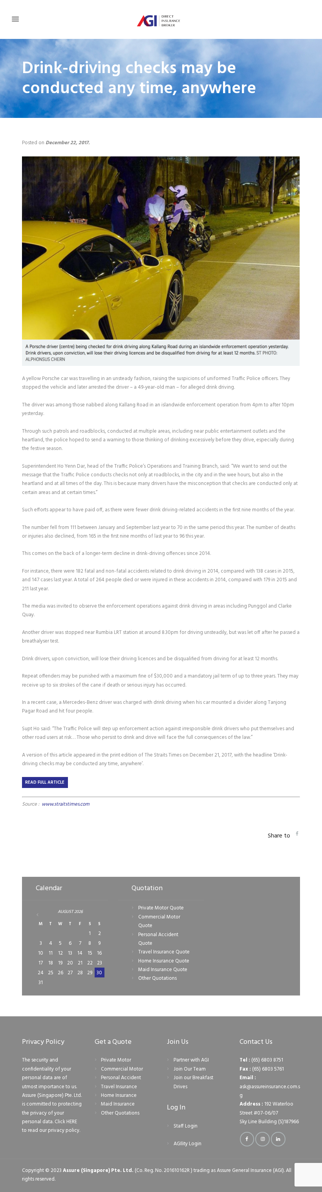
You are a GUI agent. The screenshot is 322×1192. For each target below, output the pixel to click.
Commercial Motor (122, 1069)
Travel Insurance (119, 1087)
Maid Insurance (118, 1104)
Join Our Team (190, 1069)
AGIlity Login (187, 1144)
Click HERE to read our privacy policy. (51, 1126)
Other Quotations (157, 978)
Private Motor (116, 1060)
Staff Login (186, 1126)
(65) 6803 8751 (267, 1060)
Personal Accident (121, 1078)
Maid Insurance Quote (162, 970)
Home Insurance (119, 1095)
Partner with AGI (191, 1060)
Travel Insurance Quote (164, 952)
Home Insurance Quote (163, 961)
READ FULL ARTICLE (44, 782)
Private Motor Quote (161, 908)
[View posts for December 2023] (41, 914)
